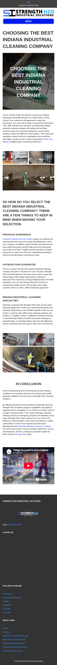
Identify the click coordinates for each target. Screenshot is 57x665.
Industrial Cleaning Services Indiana (18, 239)
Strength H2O (20, 434)
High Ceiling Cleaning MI (14, 639)
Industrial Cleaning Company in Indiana (34, 426)
